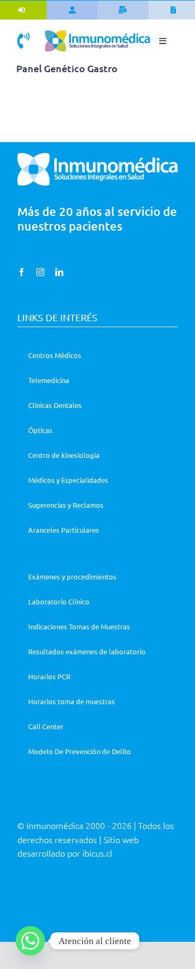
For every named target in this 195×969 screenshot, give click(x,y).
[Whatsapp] (30, 940)
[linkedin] (59, 272)
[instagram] (40, 272)
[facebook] (21, 272)
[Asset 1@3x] (97, 34)
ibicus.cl (97, 853)
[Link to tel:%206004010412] (23, 41)
